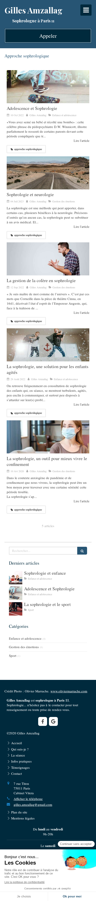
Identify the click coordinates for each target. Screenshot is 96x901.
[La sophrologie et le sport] (15, 609)
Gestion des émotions (24, 647)
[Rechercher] (82, 551)
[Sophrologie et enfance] (15, 577)
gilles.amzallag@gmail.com (33, 804)
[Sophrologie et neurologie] (48, 172)
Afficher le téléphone (28, 798)
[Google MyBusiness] (53, 721)
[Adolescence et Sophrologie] (48, 86)
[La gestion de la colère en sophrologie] (48, 258)
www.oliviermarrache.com (68, 691)
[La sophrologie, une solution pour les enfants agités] (48, 344)
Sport (12, 655)
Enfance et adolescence (25, 638)
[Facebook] (42, 721)
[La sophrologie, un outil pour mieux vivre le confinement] (48, 436)
